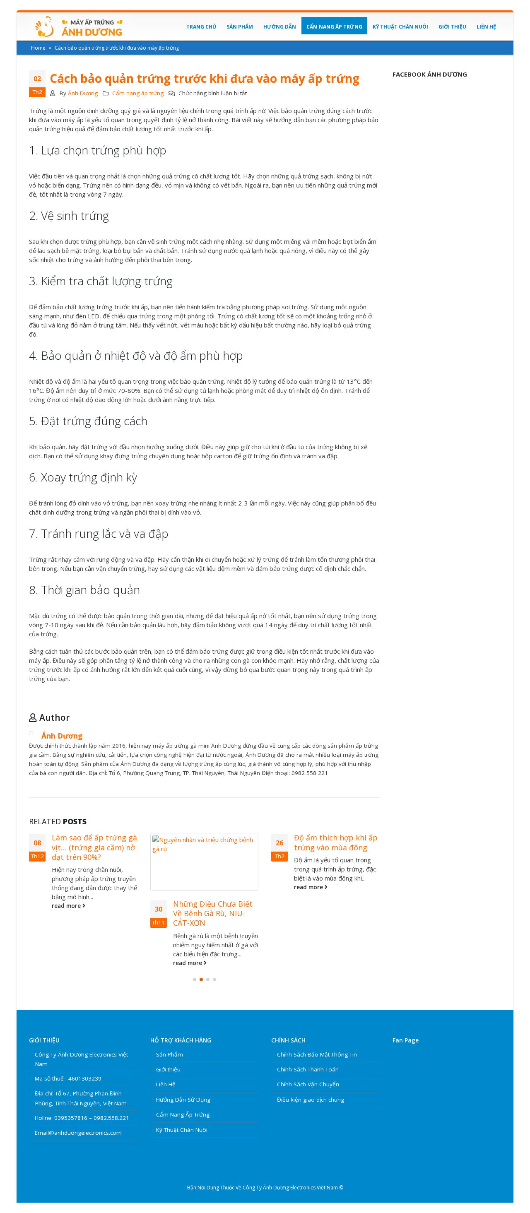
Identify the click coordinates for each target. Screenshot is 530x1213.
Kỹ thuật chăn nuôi (400, 26)
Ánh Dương (83, 93)
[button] (194, 979)
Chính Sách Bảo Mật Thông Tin (317, 1054)
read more (67, 906)
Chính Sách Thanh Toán (308, 1069)
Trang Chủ (201, 26)
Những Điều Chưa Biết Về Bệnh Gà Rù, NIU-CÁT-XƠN (213, 913)
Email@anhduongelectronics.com (78, 1132)
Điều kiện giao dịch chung (310, 1099)
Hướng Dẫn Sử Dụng (183, 1099)
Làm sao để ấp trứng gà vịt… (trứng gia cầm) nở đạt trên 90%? (94, 847)
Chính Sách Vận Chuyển (308, 1084)
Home (38, 47)
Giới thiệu (452, 26)
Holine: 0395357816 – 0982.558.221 (82, 1118)
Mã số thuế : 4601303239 (68, 1078)
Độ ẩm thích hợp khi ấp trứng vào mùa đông (336, 842)
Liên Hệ (486, 26)
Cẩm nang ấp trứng (138, 93)
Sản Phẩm (239, 26)
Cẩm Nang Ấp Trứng (334, 26)
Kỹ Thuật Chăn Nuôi (181, 1130)
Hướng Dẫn (279, 26)
